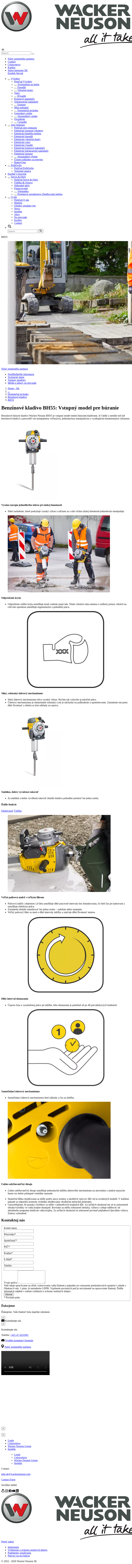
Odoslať (9, 1294)
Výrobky (15, 78)
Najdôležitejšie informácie (21, 374)
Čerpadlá (22, 122)
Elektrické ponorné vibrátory (28, 130)
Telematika (22, 191)
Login (11, 1440)
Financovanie (21, 188)
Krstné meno (10, 1228)
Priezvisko (10, 1234)
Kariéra (11, 67)
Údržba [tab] (18, 811)
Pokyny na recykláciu (19, 1555)
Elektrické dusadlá (23, 136)
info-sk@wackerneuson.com (15, 1474)
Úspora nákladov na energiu (28, 159)
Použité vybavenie (17, 174)
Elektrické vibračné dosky (27, 139)
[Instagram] (7, 1491)
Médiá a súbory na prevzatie (22, 383)
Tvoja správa (11, 1282)
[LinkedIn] (17, 1491)
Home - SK (13, 388)
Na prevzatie (20, 217)
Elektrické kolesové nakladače (29, 148)
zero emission (18, 125)
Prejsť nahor (7, 1541)
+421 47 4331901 (19, 1335)
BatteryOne (20, 162)
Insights (18, 211)
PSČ (7, 1246)
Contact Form (8, 1479)
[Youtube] (14, 1491)
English (12, 73)
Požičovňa (16, 165)
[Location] (3, 1491)
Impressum (13, 1547)
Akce (17, 214)
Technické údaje (16, 377)
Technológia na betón (28, 84)
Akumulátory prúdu (27, 116)
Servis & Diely (18, 176)
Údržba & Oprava (23, 182)
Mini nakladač (21, 107)
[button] (18, 70)
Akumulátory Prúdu (27, 156)
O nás (14, 197)
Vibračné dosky (25, 90)
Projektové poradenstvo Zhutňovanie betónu (39, 194)
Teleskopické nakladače (26, 101)
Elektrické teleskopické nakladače (31, 150)
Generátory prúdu (23, 113)
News (17, 208)
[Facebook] (10, 1491)
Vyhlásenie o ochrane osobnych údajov (27, 1550)
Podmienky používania (19, 1552)
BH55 (11, 400)
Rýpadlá (21, 96)
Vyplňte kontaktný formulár (19, 1340)
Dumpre (21, 104)
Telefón (8, 1265)
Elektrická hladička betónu (27, 133)
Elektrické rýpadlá (23, 145)
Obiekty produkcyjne (25, 205)
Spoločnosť (10, 1240)
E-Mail (8, 1259)
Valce (17, 93)
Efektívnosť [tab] (7, 811)
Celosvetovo (14, 64)
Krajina (8, 1253)
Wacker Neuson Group (19, 1446)
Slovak (19, 73)
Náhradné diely (22, 185)
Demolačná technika (27, 110)
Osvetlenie (19, 119)
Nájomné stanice (22, 171)
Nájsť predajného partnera (21, 58)
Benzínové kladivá (17, 397)
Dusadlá (21, 87)
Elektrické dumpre (23, 153)
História (18, 202)
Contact (12, 61)
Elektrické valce (22, 142)
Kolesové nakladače (24, 99)
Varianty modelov (17, 380)
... (9, 391)
